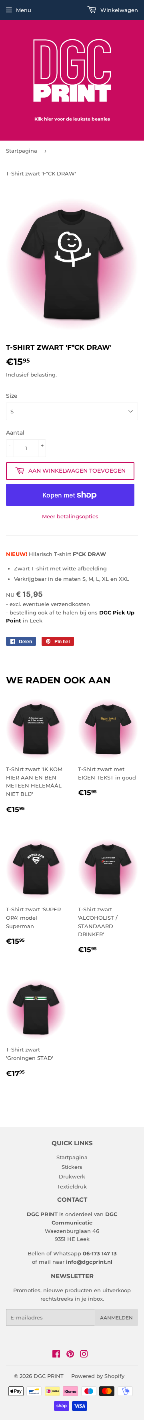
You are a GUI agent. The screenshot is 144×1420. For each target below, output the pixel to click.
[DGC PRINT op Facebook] (56, 1355)
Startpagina (21, 150)
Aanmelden (116, 1318)
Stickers (72, 1167)
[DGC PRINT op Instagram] (84, 1355)
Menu (23, 10)
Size (12, 395)
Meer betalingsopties (70, 516)
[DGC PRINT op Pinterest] (70, 1355)
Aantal (15, 432)
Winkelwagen (118, 10)
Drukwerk (72, 1176)
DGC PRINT (49, 1376)
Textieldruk (72, 1186)
